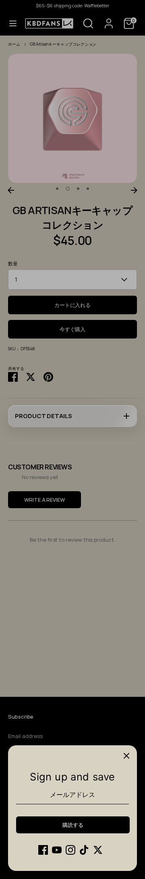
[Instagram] (70, 850)
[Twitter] (98, 850)
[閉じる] (126, 756)
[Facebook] (43, 850)
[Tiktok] (84, 850)
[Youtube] (57, 850)
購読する (72, 825)
